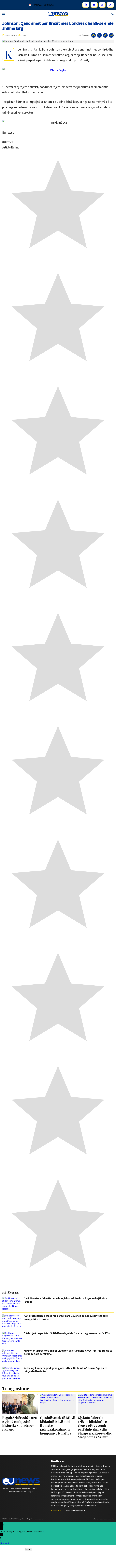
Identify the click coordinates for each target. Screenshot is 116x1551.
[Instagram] (102, 5)
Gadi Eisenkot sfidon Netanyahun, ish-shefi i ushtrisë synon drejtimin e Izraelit (65, 1300)
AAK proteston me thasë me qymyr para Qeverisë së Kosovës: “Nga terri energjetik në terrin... (66, 1317)
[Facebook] (85, 5)
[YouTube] (94, 5)
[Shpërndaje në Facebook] (93, 35)
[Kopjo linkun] (111, 35)
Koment (5, 1543)
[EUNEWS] (21, 1481)
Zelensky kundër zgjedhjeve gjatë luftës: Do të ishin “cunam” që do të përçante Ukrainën (65, 1370)
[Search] (112, 14)
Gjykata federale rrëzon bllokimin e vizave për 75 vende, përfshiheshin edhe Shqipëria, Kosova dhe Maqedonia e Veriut (95, 1427)
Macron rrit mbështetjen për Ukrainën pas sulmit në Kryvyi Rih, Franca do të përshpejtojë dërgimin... (68, 1352)
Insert (28, 1549)
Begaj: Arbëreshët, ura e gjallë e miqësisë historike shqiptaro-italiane (19, 1423)
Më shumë (56, 1511)
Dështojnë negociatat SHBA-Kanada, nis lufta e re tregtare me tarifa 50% (67, 1333)
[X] (110, 5)
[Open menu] (3, 14)
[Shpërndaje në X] (99, 35)
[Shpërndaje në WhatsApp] (105, 35)
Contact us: (75, 1511)
